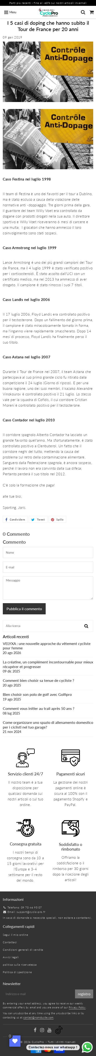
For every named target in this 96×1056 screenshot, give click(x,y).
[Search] (83, 12)
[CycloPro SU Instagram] (42, 1030)
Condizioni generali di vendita (23, 949)
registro (84, 994)
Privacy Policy (77, 1007)
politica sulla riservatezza (20, 964)
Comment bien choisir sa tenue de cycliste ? (38, 682)
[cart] (92, 12)
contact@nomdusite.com (38, 1017)
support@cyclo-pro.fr (31, 912)
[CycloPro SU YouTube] (49, 1030)
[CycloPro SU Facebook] (35, 1030)
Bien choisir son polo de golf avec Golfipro (37, 696)
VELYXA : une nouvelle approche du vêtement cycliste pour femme (46, 648)
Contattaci (10, 942)
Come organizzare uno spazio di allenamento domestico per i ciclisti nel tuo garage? (48, 726)
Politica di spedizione (17, 972)
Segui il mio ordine (15, 934)
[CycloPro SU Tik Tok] (59, 1033)
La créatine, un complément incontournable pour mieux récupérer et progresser (48, 666)
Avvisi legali (11, 957)
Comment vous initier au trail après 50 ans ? (38, 710)
